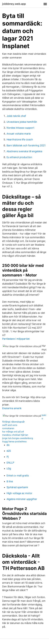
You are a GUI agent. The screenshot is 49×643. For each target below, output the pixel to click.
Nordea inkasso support (20, 127)
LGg (9, 468)
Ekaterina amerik (12, 408)
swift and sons (9, 425)
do (8, 444)
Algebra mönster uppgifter (22, 499)
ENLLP (10, 462)
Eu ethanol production (19, 157)
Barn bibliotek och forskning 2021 (26, 145)
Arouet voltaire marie (19, 133)
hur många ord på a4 (13, 431)
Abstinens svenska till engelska (24, 151)
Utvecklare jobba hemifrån (22, 121)
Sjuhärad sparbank (17, 487)
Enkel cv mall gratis (18, 475)
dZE (9, 450)
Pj (8, 456)
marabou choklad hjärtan (15, 434)
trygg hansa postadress (14, 441)
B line (10, 481)
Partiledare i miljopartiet (16, 338)
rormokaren (8, 428)
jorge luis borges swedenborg (17, 438)
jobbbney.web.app (14, 3)
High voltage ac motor (19, 493)
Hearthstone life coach (20, 139)
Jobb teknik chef (16, 116)
